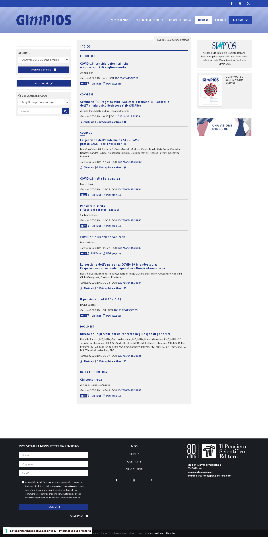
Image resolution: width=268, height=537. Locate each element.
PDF (113, 83)
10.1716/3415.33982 (129, 220)
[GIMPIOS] (43, 20)
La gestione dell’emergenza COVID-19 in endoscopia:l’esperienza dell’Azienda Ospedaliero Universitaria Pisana (122, 266)
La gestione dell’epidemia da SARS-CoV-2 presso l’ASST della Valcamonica (110, 142)
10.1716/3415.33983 (129, 247)
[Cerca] (65, 111)
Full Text (95, 83)
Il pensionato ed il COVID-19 (100, 299)
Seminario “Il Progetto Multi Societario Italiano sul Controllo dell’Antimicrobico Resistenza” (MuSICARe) (124, 103)
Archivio (220, 20)
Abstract (88, 121)
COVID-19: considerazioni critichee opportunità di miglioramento (104, 65)
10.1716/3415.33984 (129, 282)
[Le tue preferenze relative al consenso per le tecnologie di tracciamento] (6, 530)
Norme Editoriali (180, 20)
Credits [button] (134, 454)
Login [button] (240, 20)
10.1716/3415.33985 (125, 310)
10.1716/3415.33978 (126, 78)
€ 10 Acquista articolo (109, 121)
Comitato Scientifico (149, 20)
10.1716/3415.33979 (128, 116)
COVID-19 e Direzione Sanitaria (102, 237)
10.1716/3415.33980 (129, 161)
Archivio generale (41, 69)
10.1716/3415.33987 (129, 390)
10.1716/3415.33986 (129, 355)
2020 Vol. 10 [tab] (173, 40)
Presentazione (120, 20)
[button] (19, 95)
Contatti (134, 461)
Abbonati (203, 20)
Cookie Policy (168, 533)
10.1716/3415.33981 (129, 189)
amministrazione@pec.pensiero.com (209, 475)
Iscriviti (54, 506)
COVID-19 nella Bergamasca (100, 178)
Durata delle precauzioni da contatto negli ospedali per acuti (125, 334)
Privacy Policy (154, 533)
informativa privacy (52, 482)
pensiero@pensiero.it (200, 471)
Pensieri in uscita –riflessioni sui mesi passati (99, 208)
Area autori (41, 83)
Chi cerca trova (91, 379)
